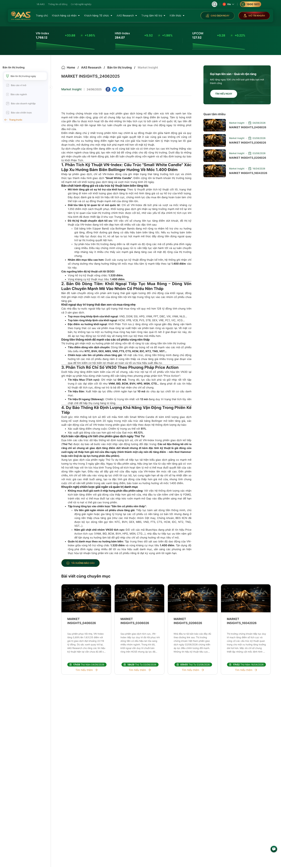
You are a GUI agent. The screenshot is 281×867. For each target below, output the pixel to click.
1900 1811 (253, 4)
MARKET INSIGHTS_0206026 (188, 621)
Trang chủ (42, 15)
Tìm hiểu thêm (84, 670)
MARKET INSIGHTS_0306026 (134, 621)
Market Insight (71, 89)
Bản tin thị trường (14, 67)
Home (71, 67)
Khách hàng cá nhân (64, 15)
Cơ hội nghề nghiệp (81, 4)
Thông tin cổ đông (57, 4)
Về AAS (41, 4)
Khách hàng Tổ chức (96, 15)
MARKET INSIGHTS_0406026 (81, 621)
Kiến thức (175, 15)
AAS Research (125, 15)
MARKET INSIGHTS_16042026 (242, 621)
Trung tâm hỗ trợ (151, 15)
